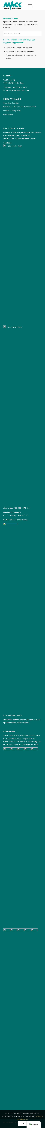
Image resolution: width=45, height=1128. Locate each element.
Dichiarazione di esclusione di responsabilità (19, 107)
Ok (23, 1123)
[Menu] (29, 5)
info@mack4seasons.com (19, 90)
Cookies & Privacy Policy (12, 110)
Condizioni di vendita (11, 103)
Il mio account (8, 114)
